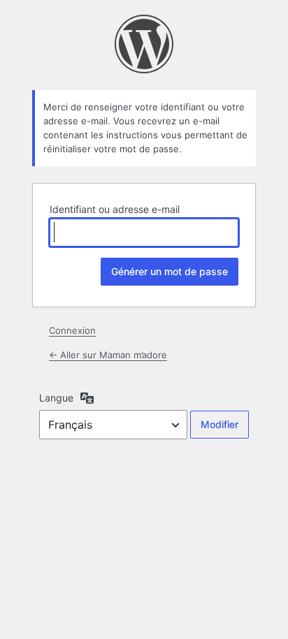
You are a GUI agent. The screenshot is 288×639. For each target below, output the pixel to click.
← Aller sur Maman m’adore (108, 354)
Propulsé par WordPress (144, 44)
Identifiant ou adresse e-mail (115, 209)
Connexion (72, 330)
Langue (56, 398)
